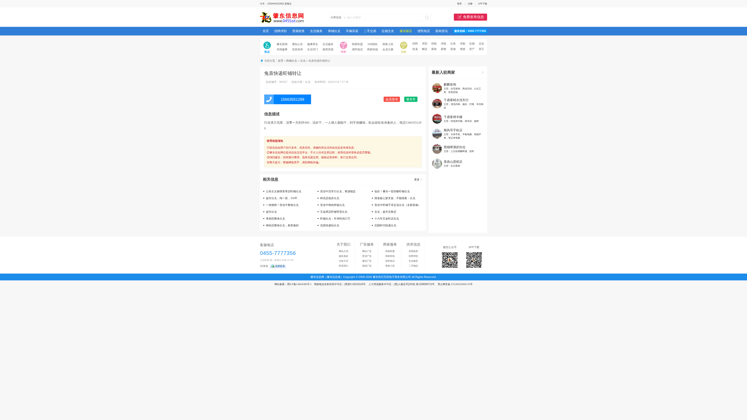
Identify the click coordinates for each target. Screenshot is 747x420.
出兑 (415, 49)
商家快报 (372, 49)
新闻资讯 (441, 31)
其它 (481, 49)
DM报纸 (372, 44)
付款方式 (343, 261)
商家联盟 (357, 44)
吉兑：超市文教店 (385, 211)
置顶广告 (367, 256)
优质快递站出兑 (329, 225)
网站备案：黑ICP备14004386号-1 (293, 284)
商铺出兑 (334, 31)
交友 (481, 43)
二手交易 (370, 31)
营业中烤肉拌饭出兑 (332, 205)
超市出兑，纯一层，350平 (281, 198)
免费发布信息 (473, 17)
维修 (462, 49)
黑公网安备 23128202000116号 (455, 284)
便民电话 (423, 31)
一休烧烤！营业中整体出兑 (282, 205)
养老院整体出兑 (275, 218)
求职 (424, 43)
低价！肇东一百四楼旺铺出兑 (392, 191)
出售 (453, 43)
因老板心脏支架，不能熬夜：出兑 (394, 198)
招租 (434, 43)
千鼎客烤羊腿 (453, 117)
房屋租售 (298, 31)
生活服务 (316, 31)
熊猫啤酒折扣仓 (455, 147)
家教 (443, 49)
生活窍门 (312, 49)
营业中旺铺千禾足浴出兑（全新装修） (397, 205)
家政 (434, 49)
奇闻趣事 (282, 49)
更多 (417, 179)
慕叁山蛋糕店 (453, 161)
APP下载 (482, 3)
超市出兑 (271, 211)
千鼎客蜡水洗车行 (456, 100)
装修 (453, 49)
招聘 (415, 43)
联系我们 (343, 265)
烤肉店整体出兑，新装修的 (282, 225)
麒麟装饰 (450, 84)
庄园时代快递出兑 (385, 225)
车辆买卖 (352, 31)
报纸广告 (367, 265)
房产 (472, 49)
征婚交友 (388, 31)
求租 (443, 43)
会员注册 (387, 49)
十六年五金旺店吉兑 (386, 218)
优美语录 (297, 49)
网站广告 (367, 251)
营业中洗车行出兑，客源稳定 (338, 191)
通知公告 (297, 44)
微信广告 (367, 261)
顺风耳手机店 (453, 130)
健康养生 (312, 44)
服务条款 (343, 256)
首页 (266, 31)
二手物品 (413, 265)
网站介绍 (343, 251)
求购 (462, 43)
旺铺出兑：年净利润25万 (335, 218)
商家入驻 (387, 44)
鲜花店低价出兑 (329, 198)
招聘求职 (280, 31)
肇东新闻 (282, 44)
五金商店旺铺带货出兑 (333, 211)
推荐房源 (328, 49)
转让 (424, 49)
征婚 (472, 43)
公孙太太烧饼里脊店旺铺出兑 (283, 191)
